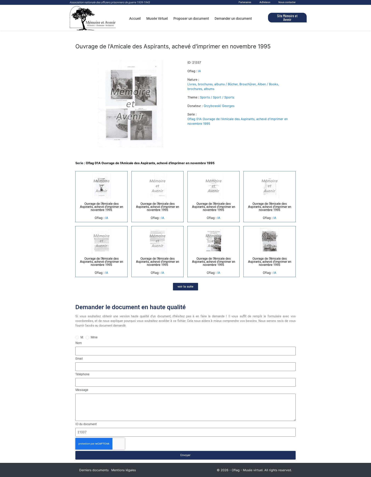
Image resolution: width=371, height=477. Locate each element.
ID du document (86, 424)
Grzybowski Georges (219, 106)
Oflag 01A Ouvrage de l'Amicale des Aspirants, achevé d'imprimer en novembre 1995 (237, 121)
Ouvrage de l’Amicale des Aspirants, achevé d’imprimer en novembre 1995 (101, 207)
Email (79, 358)
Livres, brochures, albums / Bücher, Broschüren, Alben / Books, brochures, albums (233, 86)
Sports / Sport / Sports (217, 97)
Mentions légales (123, 470)
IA (199, 71)
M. (82, 337)
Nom (78, 343)
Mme (94, 337)
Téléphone (82, 374)
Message (81, 390)
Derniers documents (94, 470)
